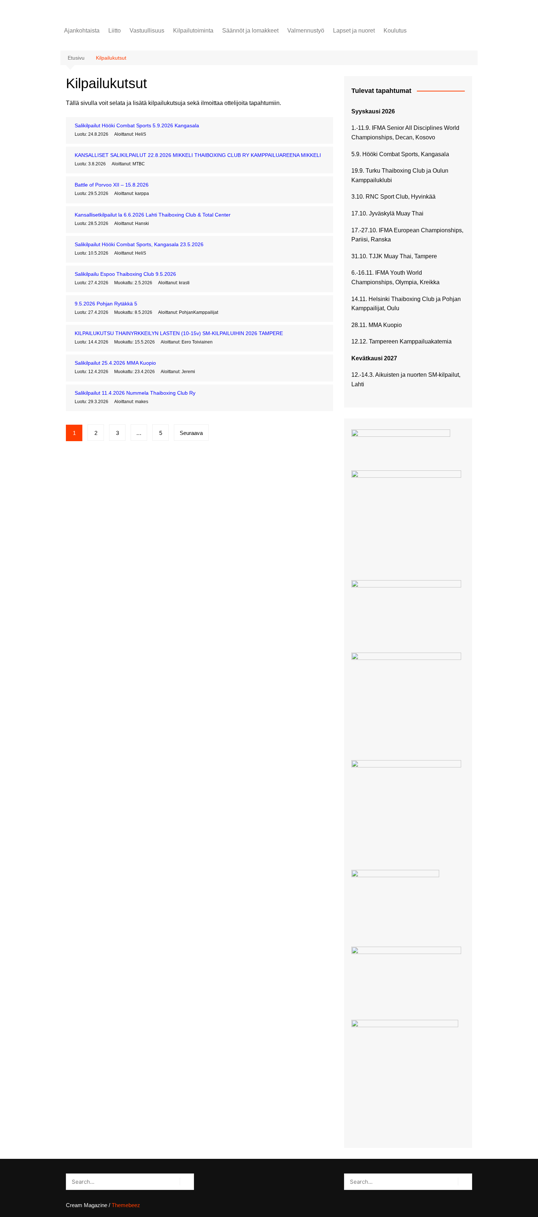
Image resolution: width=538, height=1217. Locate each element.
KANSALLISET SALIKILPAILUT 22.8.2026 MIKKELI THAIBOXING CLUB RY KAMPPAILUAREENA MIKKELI (198, 155)
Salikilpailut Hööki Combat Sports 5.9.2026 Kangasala (137, 125)
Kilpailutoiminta (193, 30)
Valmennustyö (305, 30)
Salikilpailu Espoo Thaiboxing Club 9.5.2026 (125, 274)
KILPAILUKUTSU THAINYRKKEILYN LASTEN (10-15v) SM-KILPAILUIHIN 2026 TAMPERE (179, 333)
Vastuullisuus (147, 30)
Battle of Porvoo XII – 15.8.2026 (112, 185)
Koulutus (395, 30)
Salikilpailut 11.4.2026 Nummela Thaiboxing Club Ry (135, 393)
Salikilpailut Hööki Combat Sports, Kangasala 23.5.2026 (139, 244)
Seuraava (191, 433)
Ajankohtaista (82, 30)
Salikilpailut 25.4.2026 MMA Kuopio (115, 363)
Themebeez (126, 1205)
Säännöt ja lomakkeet (250, 30)
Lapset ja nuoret (354, 30)
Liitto (114, 30)
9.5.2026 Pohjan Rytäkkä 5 (106, 304)
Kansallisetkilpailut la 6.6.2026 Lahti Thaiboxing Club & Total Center (153, 215)
